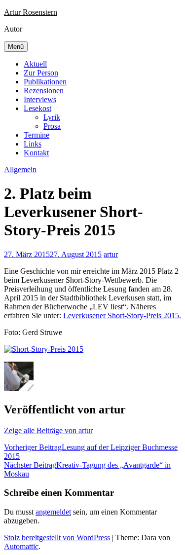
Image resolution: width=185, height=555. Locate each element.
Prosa (52, 126)
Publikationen (45, 81)
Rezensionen (44, 90)
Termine (36, 135)
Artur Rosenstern (30, 12)
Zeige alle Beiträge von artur (48, 430)
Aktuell (35, 64)
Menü (16, 46)
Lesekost (37, 108)
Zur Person (41, 73)
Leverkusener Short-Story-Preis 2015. (122, 315)
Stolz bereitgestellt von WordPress (57, 537)
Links (32, 144)
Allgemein (20, 169)
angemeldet (53, 512)
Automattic (21, 546)
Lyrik (51, 117)
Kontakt (36, 152)
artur (111, 254)
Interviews (40, 99)
